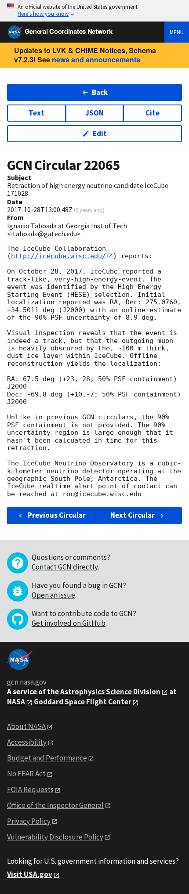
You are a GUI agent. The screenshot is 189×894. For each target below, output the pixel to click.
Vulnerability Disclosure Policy (55, 837)
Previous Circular (57, 515)
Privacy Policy (29, 821)
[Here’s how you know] (94, 11)
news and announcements (96, 59)
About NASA (26, 726)
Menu (177, 32)
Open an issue (53, 595)
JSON (94, 113)
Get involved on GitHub (68, 623)
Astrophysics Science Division (110, 691)
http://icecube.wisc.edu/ (58, 256)
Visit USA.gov (29, 874)
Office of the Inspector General (55, 805)
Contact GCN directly (65, 567)
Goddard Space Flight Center (82, 702)
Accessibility (27, 742)
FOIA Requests (30, 789)
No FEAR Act (26, 774)
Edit (100, 133)
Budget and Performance (47, 758)
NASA (16, 702)
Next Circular (132, 515)
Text (36, 113)
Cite (152, 113)
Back (100, 92)
